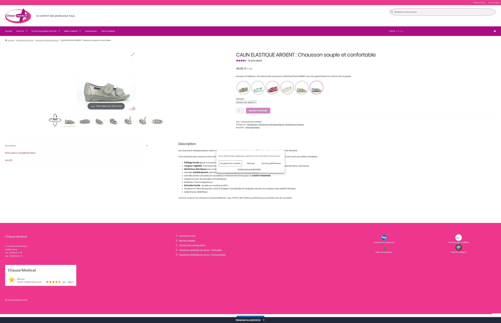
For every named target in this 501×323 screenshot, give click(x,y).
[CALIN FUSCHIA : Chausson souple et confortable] (272, 87)
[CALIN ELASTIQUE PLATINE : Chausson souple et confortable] (301, 87)
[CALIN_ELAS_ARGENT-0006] (142, 120)
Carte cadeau (108, 31)
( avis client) (255, 60)
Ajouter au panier (258, 110)
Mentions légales (187, 240)
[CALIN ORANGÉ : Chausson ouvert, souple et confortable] (243, 87)
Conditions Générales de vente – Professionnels (202, 254)
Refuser (251, 163)
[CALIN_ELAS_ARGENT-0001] (98, 120)
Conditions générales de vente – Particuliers (200, 250)
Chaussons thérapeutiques (47, 40)
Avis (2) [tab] (8, 160)
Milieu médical (70, 31)
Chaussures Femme (24, 40)
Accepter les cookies (230, 163)
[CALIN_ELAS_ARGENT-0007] (157, 120)
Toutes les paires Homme (43, 31)
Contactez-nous (187, 235)
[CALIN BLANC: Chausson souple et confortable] (287, 87)
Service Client (479, 2)
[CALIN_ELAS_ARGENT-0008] (84, 120)
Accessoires (91, 31)
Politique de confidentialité (249, 169)
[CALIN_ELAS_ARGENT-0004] (113, 120)
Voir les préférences (271, 163)
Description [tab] (10, 145)
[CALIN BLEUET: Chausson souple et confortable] (257, 87)
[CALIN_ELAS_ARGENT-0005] (128, 120)
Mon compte (494, 2)
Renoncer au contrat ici (248, 320)
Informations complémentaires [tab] (20, 153)
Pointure (240, 98)
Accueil (8, 31)
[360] (55, 120)
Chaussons (252, 124)
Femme (20, 31)
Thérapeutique (252, 127)
